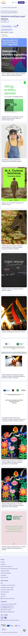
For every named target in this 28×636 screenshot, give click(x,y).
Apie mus (3, 596)
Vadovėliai (3, 575)
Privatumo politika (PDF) (7, 589)
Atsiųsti (5, 21)
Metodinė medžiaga (6, 573)
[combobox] (9, 35)
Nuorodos (3, 594)
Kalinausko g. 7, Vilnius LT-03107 (8, 604)
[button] (16, 2)
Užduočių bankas (5, 570)
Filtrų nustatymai (7, 26)
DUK (2, 583)
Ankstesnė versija (6, 609)
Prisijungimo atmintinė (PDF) (8, 585)
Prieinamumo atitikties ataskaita (10, 620)
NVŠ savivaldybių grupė (8, 611)
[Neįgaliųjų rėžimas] (13, 2)
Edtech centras (4, 577)
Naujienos (3, 564)
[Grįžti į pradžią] (2, 7)
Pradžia (3, 562)
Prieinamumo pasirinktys (8, 598)
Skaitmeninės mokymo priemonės (9, 568)
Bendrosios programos (6, 566)
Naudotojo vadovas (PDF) (7, 587)
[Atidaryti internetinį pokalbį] (24, 630)
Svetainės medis (5, 592)
